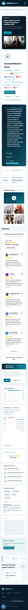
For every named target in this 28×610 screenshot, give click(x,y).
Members (4, 597)
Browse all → (23, 566)
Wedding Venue (7, 510)
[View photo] (9, 209)
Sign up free (16, 380)
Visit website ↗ (8, 85)
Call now (8, 96)
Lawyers (14, 494)
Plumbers (7, 494)
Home (3, 9)
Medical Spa (14, 510)
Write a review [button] (11, 248)
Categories (9, 592)
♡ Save (17, 96)
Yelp (16, 87)
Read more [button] (8, 268)
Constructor (8, 497)
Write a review (10, 92)
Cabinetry (20, 510)
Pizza (5, 512)
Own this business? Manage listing (12, 99)
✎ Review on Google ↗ (10, 79)
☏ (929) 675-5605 (17, 82)
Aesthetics (15, 508)
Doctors (6, 509)
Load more (14, 351)
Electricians (9, 9)
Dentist (10, 509)
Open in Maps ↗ (7, 445)
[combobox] (15, 12)
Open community (9, 547)
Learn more (7, 32)
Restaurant (7, 491)
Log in (7, 380)
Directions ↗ (16, 85)
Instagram (8, 87)
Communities (17, 592)
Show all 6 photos (19, 190)
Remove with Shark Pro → (17, 170)
